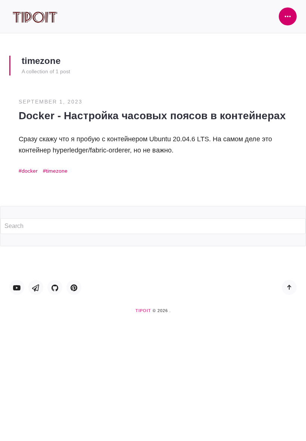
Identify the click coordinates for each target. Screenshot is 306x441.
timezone (57, 171)
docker (30, 171)
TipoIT (143, 310)
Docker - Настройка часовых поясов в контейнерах (152, 115)
